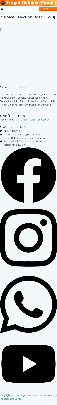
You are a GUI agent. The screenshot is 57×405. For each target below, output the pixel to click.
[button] (2, 9)
